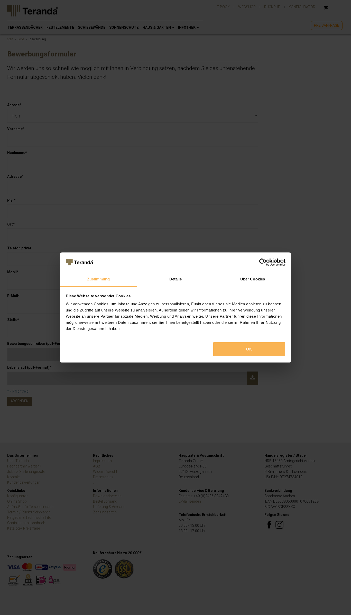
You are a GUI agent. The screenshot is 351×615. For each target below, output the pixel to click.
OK (249, 349)
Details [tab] (175, 279)
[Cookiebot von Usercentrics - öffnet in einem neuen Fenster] (263, 262)
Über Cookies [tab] (252, 279)
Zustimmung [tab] (98, 279)
